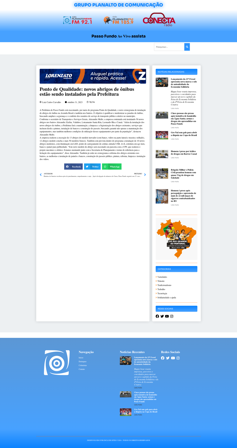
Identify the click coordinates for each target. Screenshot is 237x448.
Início (48, 46)
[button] (73, 166)
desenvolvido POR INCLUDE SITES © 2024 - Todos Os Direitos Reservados (118, 440)
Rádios (67, 46)
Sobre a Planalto (113, 46)
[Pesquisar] (187, 47)
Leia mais (175, 108)
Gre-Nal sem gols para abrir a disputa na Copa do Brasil (184, 134)
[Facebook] (162, 358)
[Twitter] (168, 358)
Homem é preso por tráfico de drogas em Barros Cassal (184, 152)
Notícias (57, 46)
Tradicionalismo (81, 46)
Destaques (82, 361)
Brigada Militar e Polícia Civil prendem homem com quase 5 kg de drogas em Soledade (183, 173)
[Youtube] (173, 358)
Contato (127, 46)
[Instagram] (178, 358)
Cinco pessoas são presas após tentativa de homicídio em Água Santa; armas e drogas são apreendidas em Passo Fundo (183, 118)
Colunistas (97, 46)
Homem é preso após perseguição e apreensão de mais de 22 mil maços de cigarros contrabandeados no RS (183, 196)
